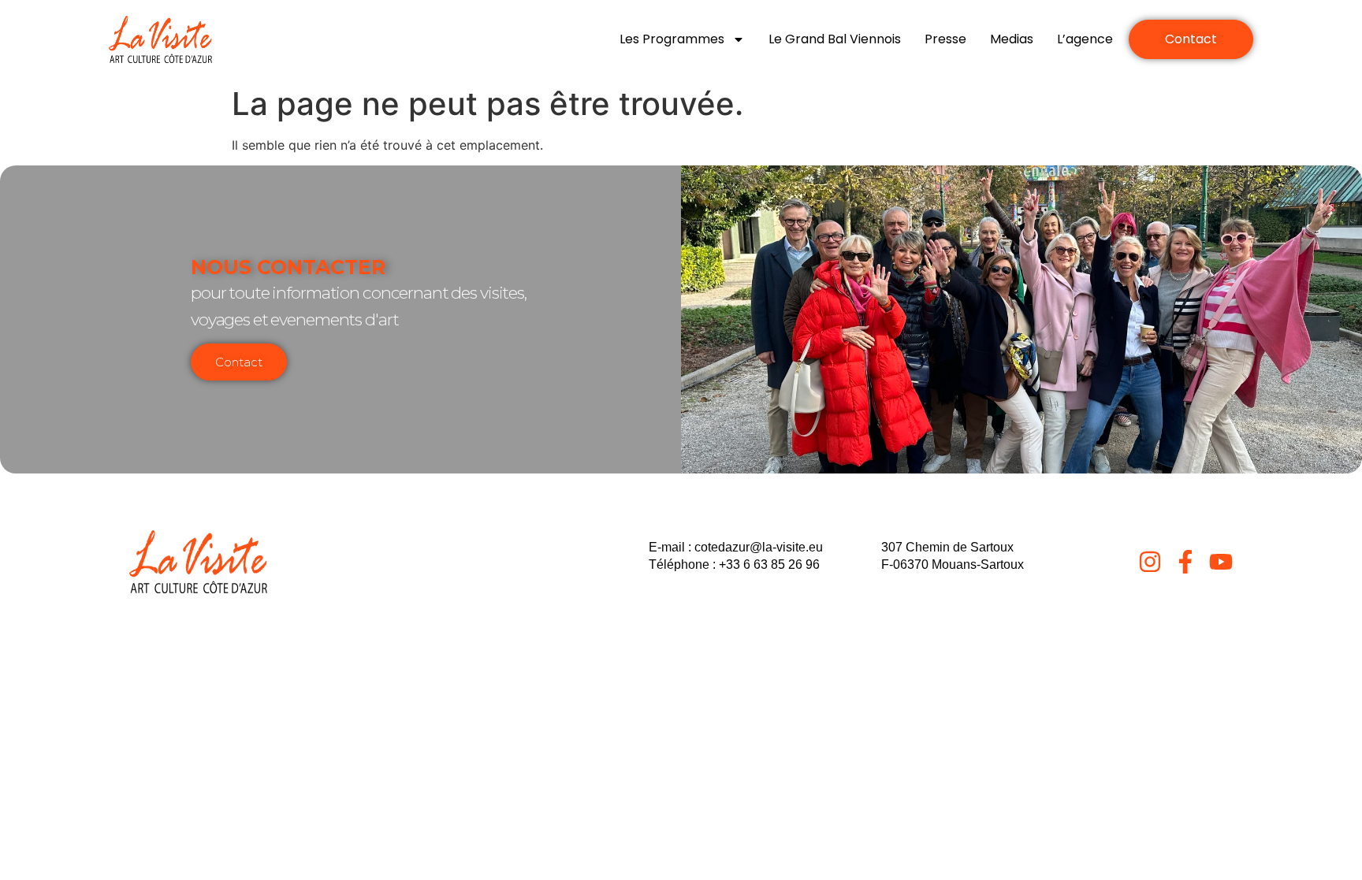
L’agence (1085, 39)
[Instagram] (1150, 562)
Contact (238, 362)
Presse (945, 39)
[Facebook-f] (1185, 562)
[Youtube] (1221, 562)
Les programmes (672, 39)
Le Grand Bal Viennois (834, 39)
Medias (1011, 39)
